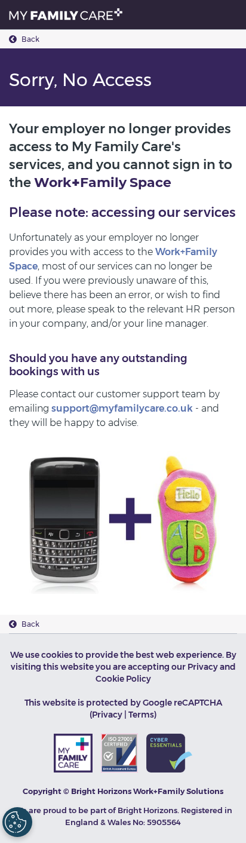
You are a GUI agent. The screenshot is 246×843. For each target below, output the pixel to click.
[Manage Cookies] (17, 822)
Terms (141, 714)
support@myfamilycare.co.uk (122, 408)
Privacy (107, 714)
